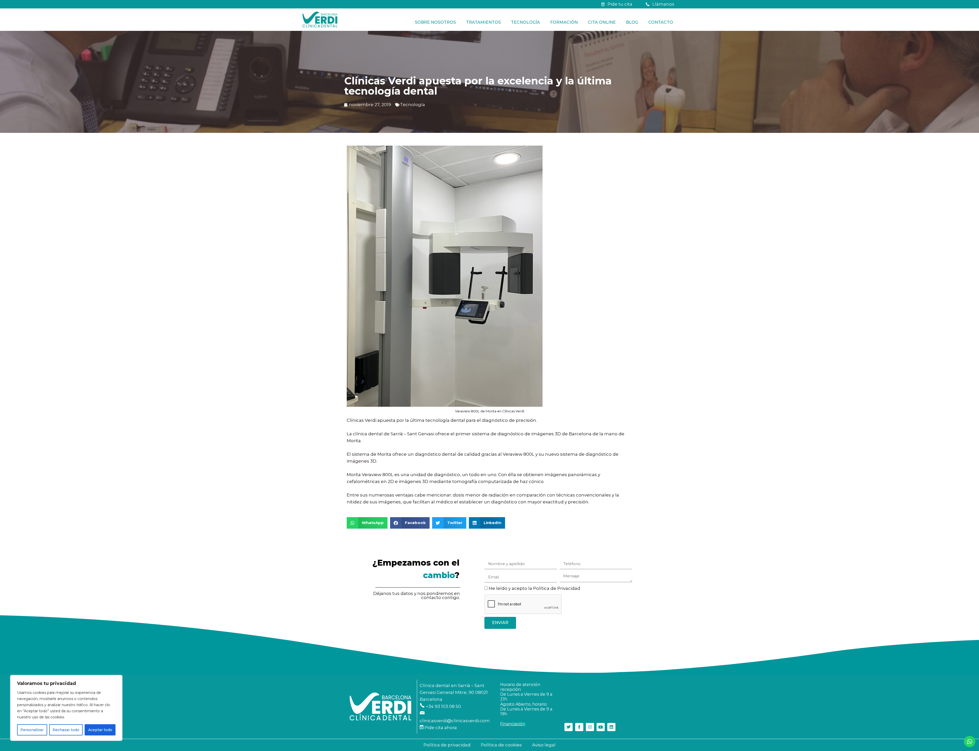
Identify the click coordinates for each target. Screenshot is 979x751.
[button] (367, 523)
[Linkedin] (611, 727)
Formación (564, 22)
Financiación (512, 723)
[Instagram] (590, 727)
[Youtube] (601, 727)
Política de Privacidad (556, 588)
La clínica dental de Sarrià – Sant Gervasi (390, 433)
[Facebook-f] (579, 727)
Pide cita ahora (440, 727)
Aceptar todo (100, 730)
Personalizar (32, 730)
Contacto (660, 22)
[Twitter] (568, 727)
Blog (632, 22)
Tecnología (525, 22)
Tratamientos (483, 22)
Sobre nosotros (435, 22)
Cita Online (602, 22)
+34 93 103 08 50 (443, 706)
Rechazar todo (66, 730)
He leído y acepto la (534, 588)
